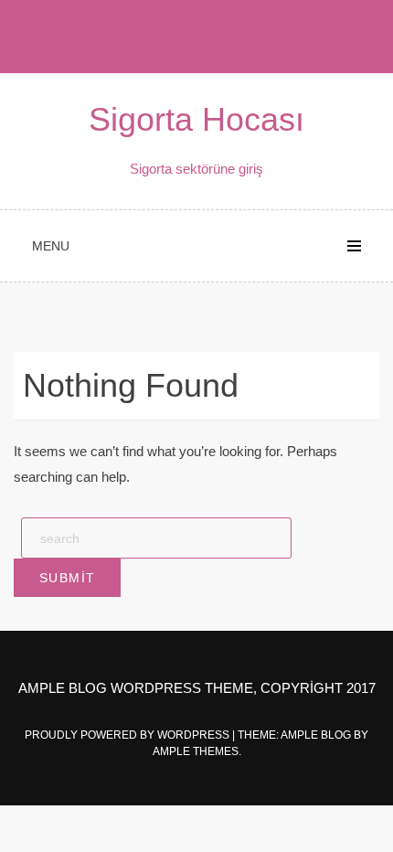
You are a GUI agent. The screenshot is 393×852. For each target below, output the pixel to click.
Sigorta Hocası (196, 119)
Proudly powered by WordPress (128, 735)
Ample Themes (196, 751)
